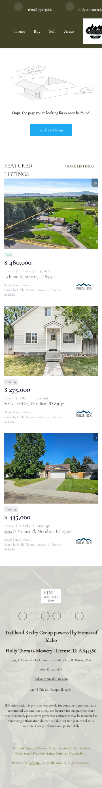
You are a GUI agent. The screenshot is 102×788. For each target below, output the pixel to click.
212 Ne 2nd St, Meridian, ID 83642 (34, 403)
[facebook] (22, 616)
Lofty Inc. (34, 763)
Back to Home (51, 130)
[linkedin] (34, 616)
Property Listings (44, 753)
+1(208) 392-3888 (51, 669)
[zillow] (45, 616)
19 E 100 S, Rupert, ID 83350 (29, 276)
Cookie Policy (68, 748)
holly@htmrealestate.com (51, 679)
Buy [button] (37, 31)
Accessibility (79, 753)
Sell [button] (52, 31)
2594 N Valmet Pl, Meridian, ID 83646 (37, 531)
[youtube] (68, 616)
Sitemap (63, 753)
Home (19, 31)
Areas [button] (69, 31)
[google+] (79, 616)
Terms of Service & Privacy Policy (34, 748)
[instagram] (56, 616)
